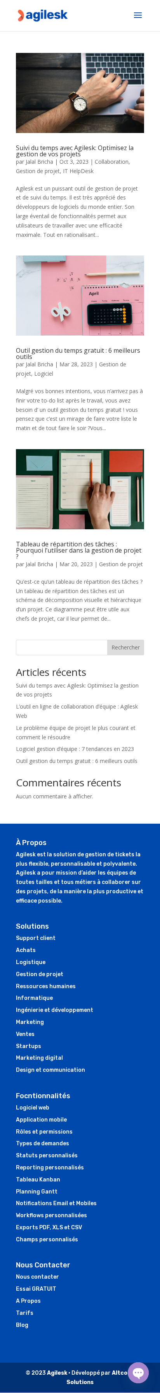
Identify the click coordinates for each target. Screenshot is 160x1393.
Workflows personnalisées (51, 1215)
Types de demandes (42, 1143)
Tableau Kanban (38, 1179)
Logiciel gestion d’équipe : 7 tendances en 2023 (75, 748)
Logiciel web (32, 1107)
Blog (22, 1325)
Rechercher (125, 647)
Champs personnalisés (47, 1239)
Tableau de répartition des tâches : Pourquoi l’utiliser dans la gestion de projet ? (78, 550)
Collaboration (112, 161)
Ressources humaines (46, 986)
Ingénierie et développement (54, 1010)
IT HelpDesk (78, 171)
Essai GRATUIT (36, 1289)
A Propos (28, 1301)
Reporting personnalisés (50, 1167)
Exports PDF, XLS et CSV (49, 1227)
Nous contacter (37, 1277)
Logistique (30, 962)
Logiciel (43, 373)
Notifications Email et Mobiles (56, 1203)
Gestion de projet (38, 171)
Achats (26, 950)
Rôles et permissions (44, 1132)
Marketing (30, 1022)
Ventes (25, 1034)
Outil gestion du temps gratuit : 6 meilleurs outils (78, 353)
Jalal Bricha (39, 161)
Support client (36, 938)
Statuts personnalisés (47, 1155)
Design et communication (50, 1070)
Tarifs (24, 1313)
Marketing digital (39, 1058)
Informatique (34, 998)
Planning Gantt (36, 1191)
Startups (28, 1046)
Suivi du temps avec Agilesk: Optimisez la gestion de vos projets (75, 151)
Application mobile (41, 1119)
